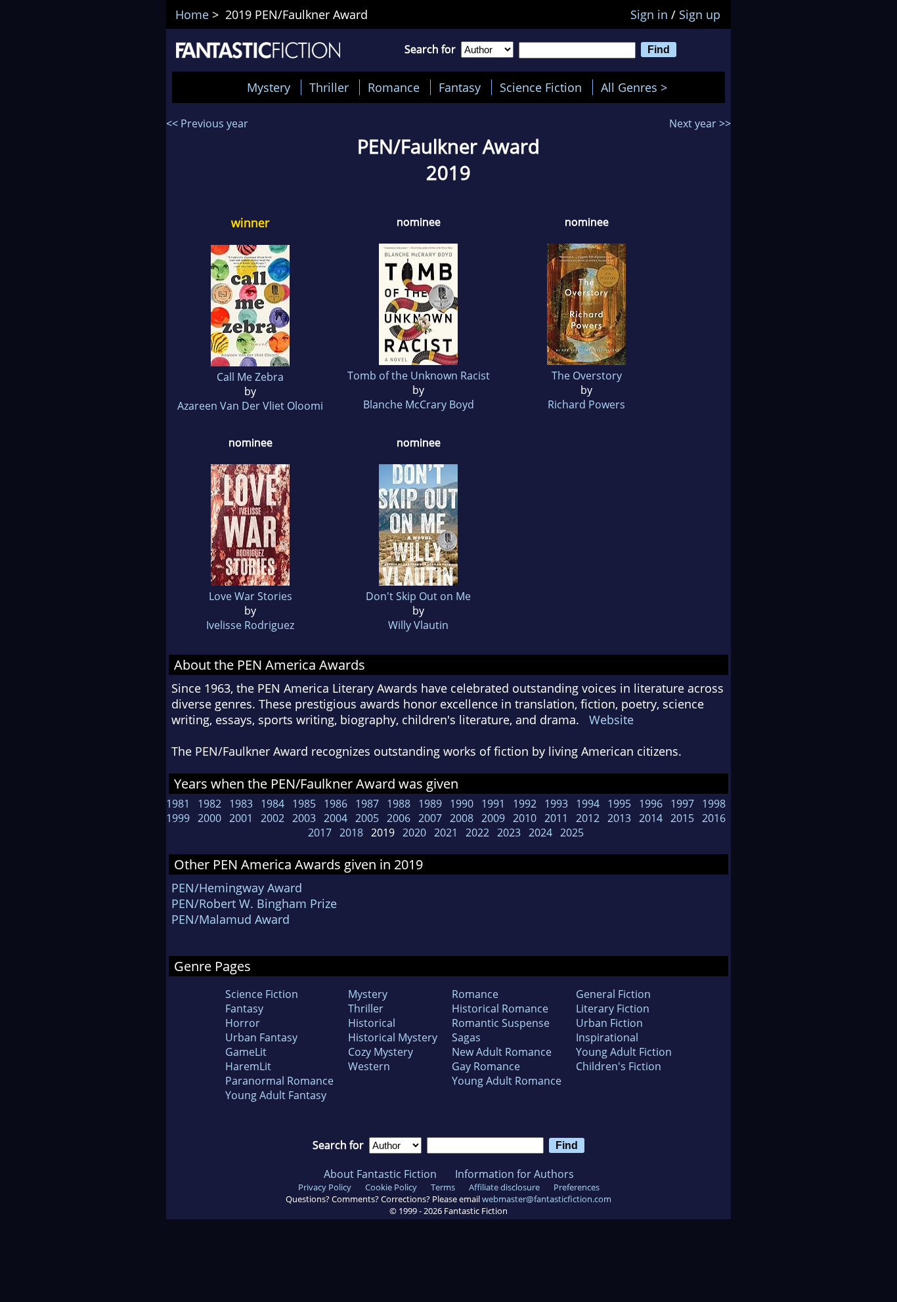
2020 (414, 832)
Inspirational (607, 1037)
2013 (619, 818)
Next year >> (700, 123)
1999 (178, 818)
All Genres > (637, 87)
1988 (398, 803)
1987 (367, 803)
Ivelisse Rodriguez (250, 625)
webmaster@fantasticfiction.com (546, 1199)
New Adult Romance (502, 1052)
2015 (682, 818)
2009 (493, 818)
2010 (524, 818)
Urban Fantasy (261, 1037)
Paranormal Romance (279, 1081)
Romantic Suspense (501, 1023)
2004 (335, 818)
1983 (241, 803)
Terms (443, 1187)
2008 (461, 818)
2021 (446, 832)
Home (192, 14)
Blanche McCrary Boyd (418, 404)
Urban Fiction (609, 1023)
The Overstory (587, 375)
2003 (304, 818)
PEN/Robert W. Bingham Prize (254, 903)
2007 (430, 818)
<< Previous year (207, 123)
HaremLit (248, 1066)
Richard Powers (586, 404)
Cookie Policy (391, 1187)
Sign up (699, 14)
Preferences (577, 1187)
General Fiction (613, 994)
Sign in (649, 14)
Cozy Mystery (380, 1052)
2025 (572, 832)
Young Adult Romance (506, 1081)
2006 (398, 818)
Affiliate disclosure (504, 1187)
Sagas (466, 1037)
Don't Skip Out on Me (418, 596)
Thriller (329, 87)
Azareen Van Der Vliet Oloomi (250, 406)
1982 (209, 803)
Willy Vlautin (418, 625)
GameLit (246, 1052)
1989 (430, 803)
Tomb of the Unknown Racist (418, 375)
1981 (178, 803)
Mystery (268, 87)
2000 (209, 818)
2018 (351, 832)
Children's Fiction (618, 1066)
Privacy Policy (324, 1187)
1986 (335, 803)
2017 (320, 832)
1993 (556, 803)
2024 (540, 832)
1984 (272, 803)
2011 (556, 818)
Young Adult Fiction (624, 1052)
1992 (524, 803)
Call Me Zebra (250, 377)
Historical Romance (500, 1008)
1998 (714, 803)
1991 (493, 803)
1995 (619, 803)
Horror (242, 1023)
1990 (461, 803)
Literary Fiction (612, 1008)
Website (611, 719)
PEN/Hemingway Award (236, 888)
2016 (714, 818)
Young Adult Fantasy (275, 1095)
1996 (651, 803)
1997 (682, 803)
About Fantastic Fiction (380, 1174)
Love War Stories (250, 596)
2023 (509, 832)
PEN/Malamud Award (230, 919)
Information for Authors (514, 1174)
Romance (394, 87)
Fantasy (460, 87)
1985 (304, 803)
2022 (477, 832)
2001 (241, 818)
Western (369, 1066)
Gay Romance (486, 1066)
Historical (371, 1023)
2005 (367, 818)
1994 (588, 803)
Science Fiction (541, 87)
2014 (651, 818)
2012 (588, 818)
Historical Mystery (392, 1037)
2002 (272, 818)
